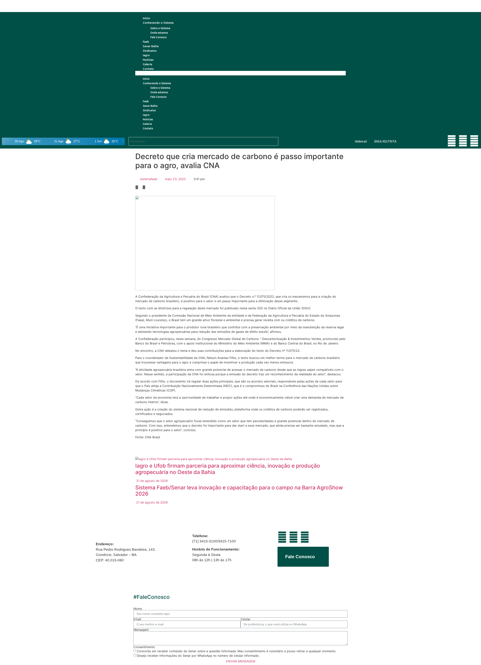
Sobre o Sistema (160, 28)
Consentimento (144, 646)
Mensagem (141, 629)
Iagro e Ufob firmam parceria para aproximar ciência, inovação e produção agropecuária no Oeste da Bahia (227, 469)
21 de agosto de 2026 (151, 481)
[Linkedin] (463, 141)
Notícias (148, 59)
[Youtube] (451, 141)
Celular (245, 619)
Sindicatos (150, 50)
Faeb (146, 41)
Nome (137, 608)
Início (146, 18)
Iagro (146, 55)
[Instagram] (474, 141)
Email (137, 619)
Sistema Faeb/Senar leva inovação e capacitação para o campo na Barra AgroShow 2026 (239, 490)
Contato (148, 68)
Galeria (147, 64)
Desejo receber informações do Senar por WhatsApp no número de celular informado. (198, 655)
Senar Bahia (151, 46)
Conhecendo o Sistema (158, 22)
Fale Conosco (158, 37)
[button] (240, 73)
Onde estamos (159, 32)
